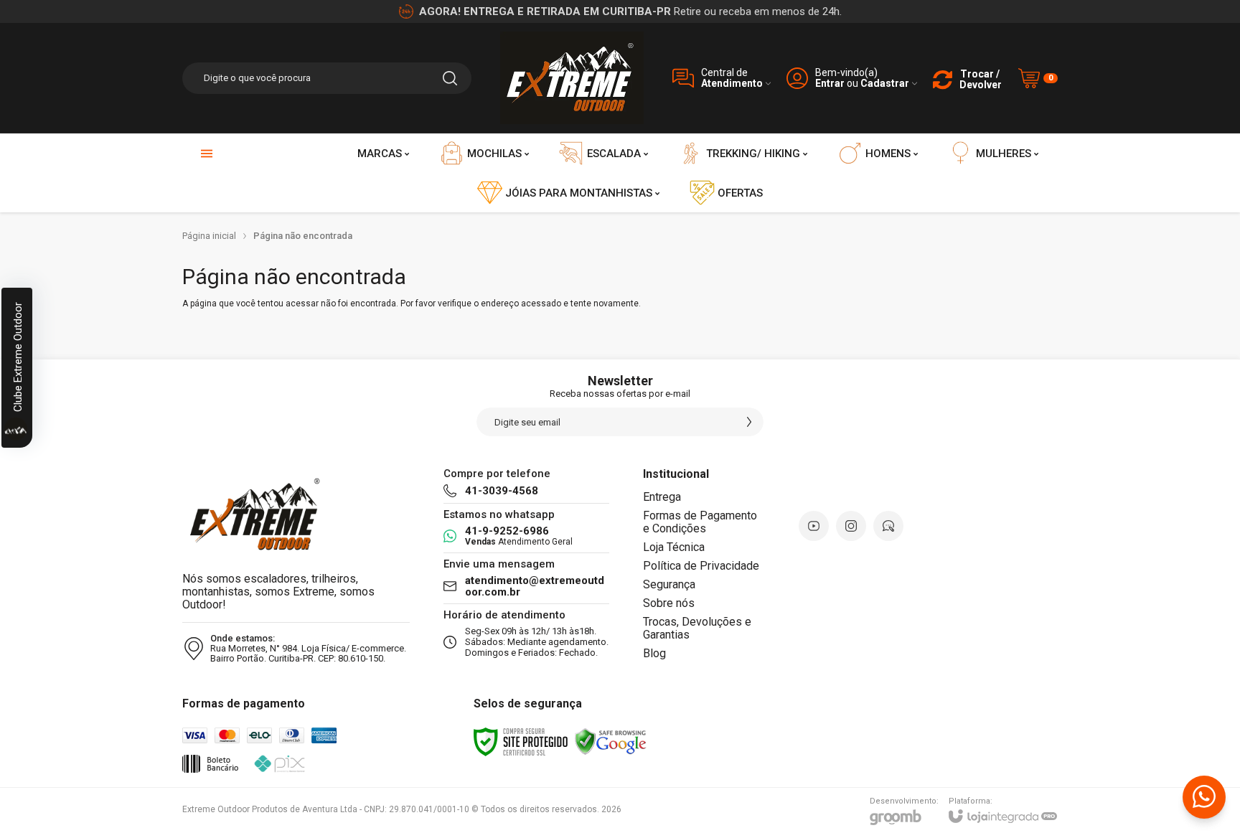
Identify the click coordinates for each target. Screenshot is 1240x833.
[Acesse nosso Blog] (888, 526)
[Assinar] (749, 422)
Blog (654, 653)
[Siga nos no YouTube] (814, 526)
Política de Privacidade (701, 566)
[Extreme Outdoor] (572, 78)
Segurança (669, 584)
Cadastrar (884, 83)
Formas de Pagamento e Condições (700, 522)
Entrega (662, 497)
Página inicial (209, 235)
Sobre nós (669, 603)
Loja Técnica (674, 547)
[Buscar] (450, 78)
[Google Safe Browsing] (611, 741)
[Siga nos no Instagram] (851, 526)
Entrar (830, 83)
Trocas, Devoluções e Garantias (697, 628)
